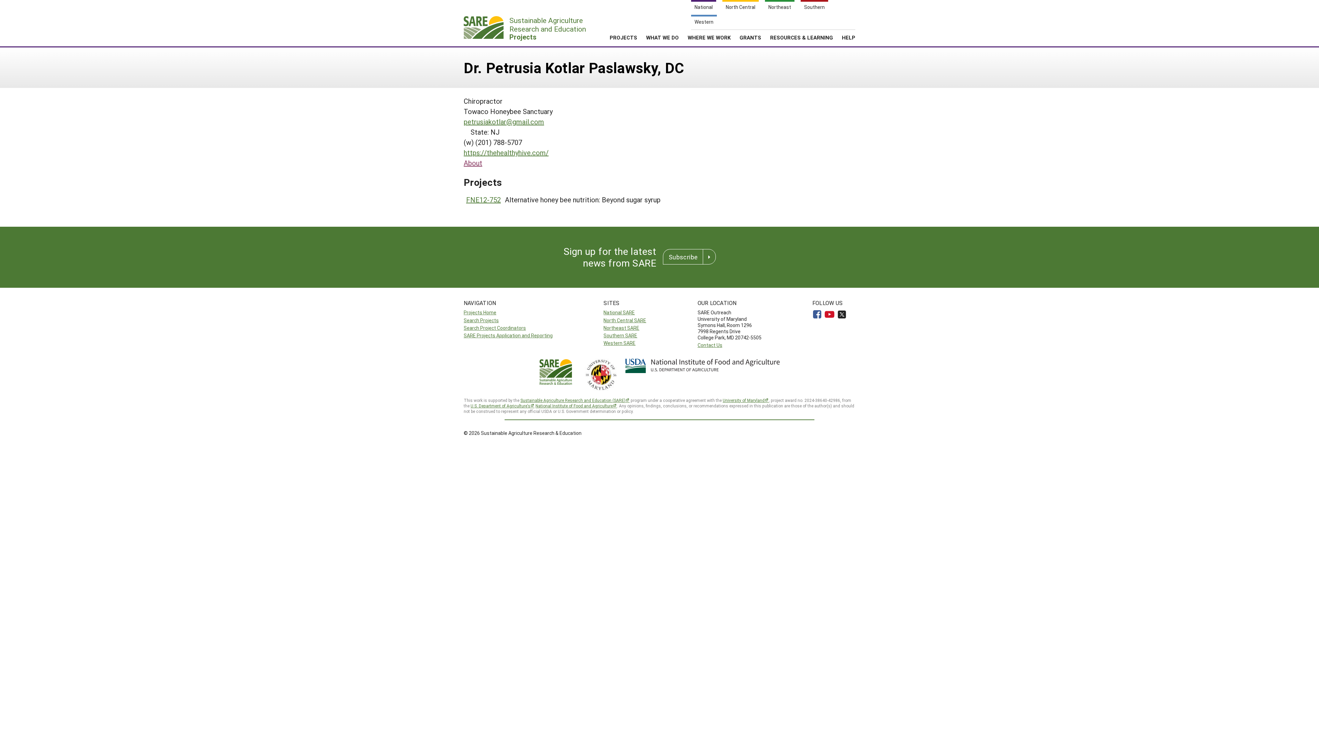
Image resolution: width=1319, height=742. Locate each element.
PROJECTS (623, 37)
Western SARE (619, 343)
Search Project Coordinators (495, 328)
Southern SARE (620, 335)
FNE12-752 (483, 199)
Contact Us (710, 345)
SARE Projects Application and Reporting (508, 335)
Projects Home (480, 312)
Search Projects (481, 320)
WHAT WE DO (662, 37)
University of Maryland (744, 400)
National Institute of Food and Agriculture (574, 405)
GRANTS (750, 37)
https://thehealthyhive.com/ (506, 152)
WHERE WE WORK (709, 37)
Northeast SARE (621, 328)
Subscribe (683, 257)
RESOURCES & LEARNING (801, 37)
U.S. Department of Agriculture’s (500, 405)
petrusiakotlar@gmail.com (504, 121)
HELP (848, 37)
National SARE (619, 312)
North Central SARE (625, 320)
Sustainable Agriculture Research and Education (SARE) (572, 400)
